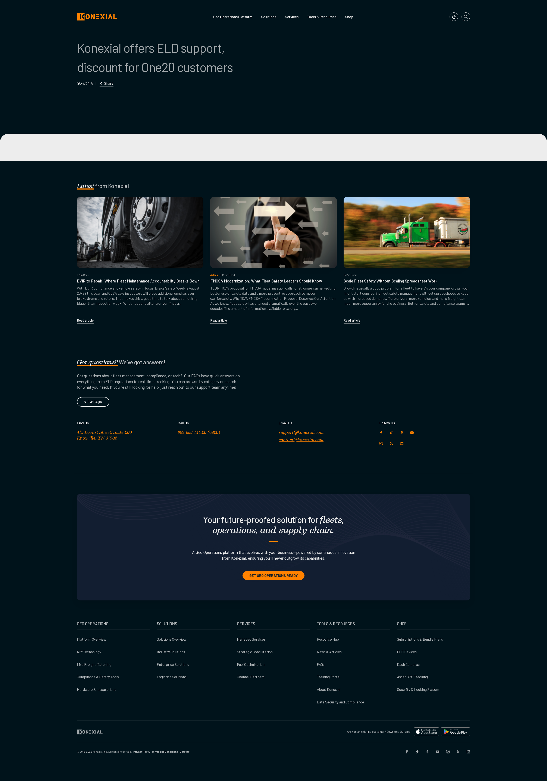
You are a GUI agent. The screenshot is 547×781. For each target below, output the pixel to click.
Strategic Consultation (255, 652)
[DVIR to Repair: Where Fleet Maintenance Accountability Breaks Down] (140, 232)
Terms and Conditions (165, 751)
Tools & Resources (321, 17)
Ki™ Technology (89, 652)
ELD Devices (407, 652)
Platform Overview (91, 639)
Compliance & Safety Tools (98, 677)
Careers (185, 751)
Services (291, 17)
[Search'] (466, 16)
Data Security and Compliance (340, 702)
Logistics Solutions (172, 677)
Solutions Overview (171, 639)
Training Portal (328, 677)
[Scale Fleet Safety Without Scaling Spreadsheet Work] (407, 232)
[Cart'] (454, 16)
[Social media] (407, 752)
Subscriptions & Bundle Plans (420, 639)
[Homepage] (97, 17)
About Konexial (328, 689)
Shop (349, 17)
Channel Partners (251, 677)
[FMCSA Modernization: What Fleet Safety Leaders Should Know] (273, 232)
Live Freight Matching (94, 664)
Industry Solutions (171, 652)
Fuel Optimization (251, 664)
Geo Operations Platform (232, 17)
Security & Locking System (418, 689)
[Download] (426, 731)
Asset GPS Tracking (412, 677)
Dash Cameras (408, 664)
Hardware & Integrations (96, 689)
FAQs (321, 664)
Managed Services (251, 639)
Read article (85, 320)
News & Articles (329, 652)
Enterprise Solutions (173, 664)
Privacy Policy (141, 751)
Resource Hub (328, 639)
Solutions (268, 17)
